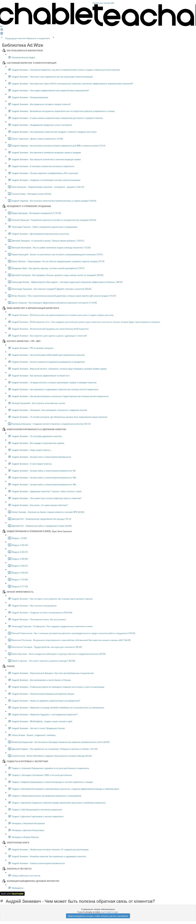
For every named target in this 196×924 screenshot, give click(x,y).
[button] (1, 30)
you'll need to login (109, 912)
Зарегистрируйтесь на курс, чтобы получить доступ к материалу (98, 915)
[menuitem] (1, 34)
